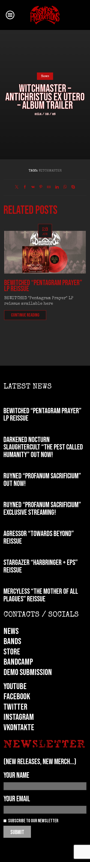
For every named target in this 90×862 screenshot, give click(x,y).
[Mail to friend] (49, 187)
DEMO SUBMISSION (27, 672)
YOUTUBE (15, 686)
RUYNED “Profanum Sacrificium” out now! (42, 480)
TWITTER (15, 707)
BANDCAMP (18, 662)
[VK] (33, 187)
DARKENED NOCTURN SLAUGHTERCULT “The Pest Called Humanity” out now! (43, 447)
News (45, 76)
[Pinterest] (41, 187)
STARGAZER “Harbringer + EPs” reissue (40, 566)
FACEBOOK (16, 697)
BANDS (12, 641)
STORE (11, 652)
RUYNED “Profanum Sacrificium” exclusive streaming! (42, 508)
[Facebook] (25, 187)
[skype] (72, 187)
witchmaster (50, 170)
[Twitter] (18, 187)
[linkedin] (57, 187)
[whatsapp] (65, 187)
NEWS (11, 631)
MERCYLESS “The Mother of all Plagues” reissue (40, 595)
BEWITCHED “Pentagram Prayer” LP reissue (43, 285)
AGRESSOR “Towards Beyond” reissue (38, 537)
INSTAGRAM (18, 717)
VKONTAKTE (18, 728)
